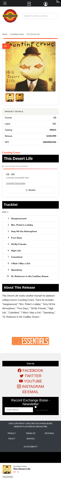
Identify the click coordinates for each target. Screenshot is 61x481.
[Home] (10, 16)
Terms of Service (30, 436)
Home (4, 34)
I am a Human (41, 410)
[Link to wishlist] (29, 4)
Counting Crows (17, 34)
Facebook (32, 370)
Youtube (32, 381)
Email (32, 392)
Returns (49, 433)
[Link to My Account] (46, 4)
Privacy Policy (12, 436)
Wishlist (32, 190)
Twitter (32, 376)
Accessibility (31, 447)
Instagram (32, 386)
